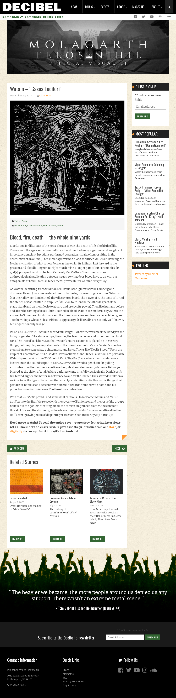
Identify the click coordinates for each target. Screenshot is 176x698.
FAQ (65, 677)
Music (89, 6)
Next (118, 448)
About (156, 6)
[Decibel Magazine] (32, 5)
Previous (18, 448)
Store (121, 6)
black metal (20, 225)
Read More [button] (17, 539)
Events (105, 6)
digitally (16, 431)
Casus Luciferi (34, 225)
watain (60, 225)
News (74, 6)
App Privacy (69, 685)
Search (170, 10)
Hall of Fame (21, 221)
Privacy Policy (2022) (74, 681)
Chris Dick (45, 95)
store (112, 427)
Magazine (138, 6)
